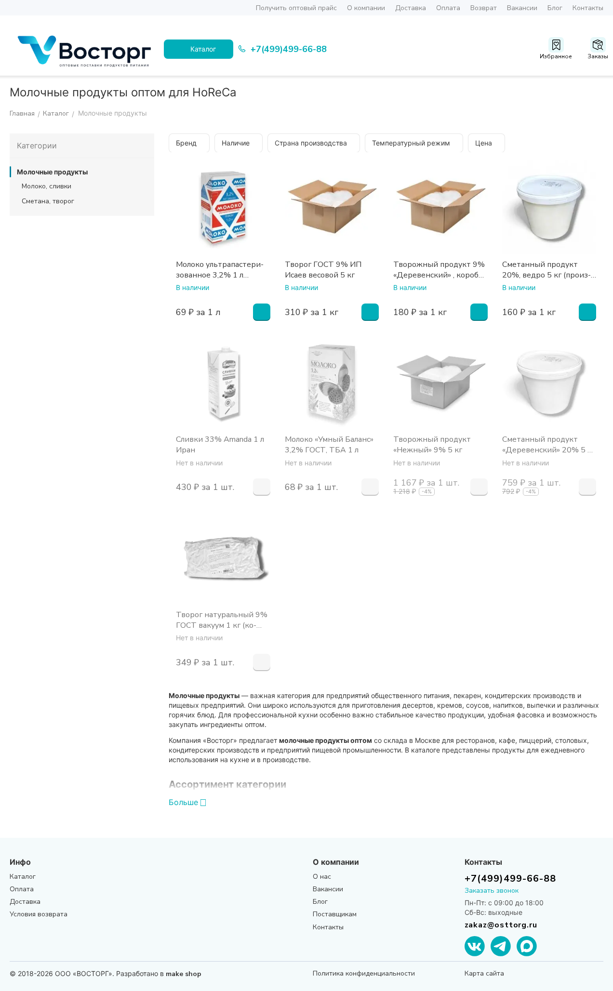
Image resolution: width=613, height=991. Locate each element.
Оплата (448, 8)
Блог (554, 8)
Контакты (588, 8)
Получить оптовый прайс (296, 8)
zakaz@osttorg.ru (501, 925)
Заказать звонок (492, 890)
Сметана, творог (48, 201)
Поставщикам (335, 914)
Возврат (483, 8)
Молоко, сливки (46, 186)
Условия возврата (38, 914)
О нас (322, 876)
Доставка (410, 8)
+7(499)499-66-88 (510, 878)
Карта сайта (484, 973)
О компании (366, 8)
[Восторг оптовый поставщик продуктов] (87, 49)
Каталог (23, 876)
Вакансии (522, 8)
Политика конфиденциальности (364, 973)
